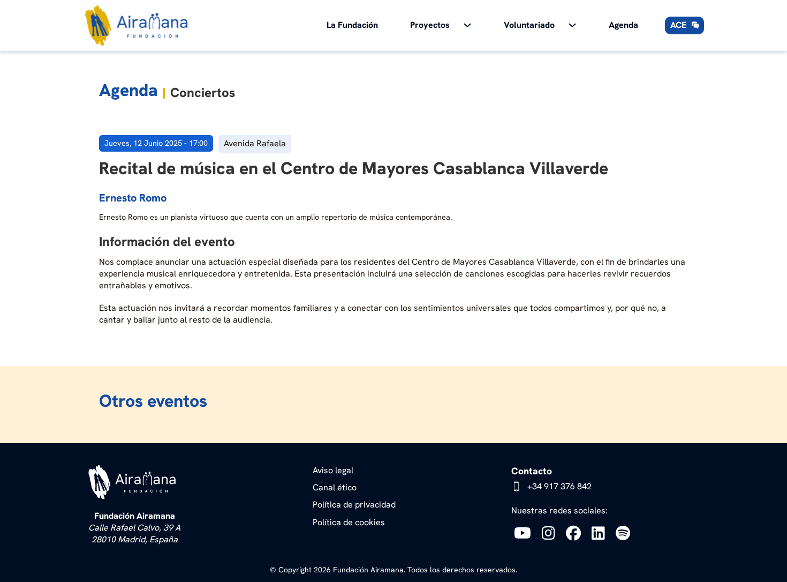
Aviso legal (333, 470)
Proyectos (430, 25)
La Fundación (352, 25)
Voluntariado (529, 25)
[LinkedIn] (601, 533)
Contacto (531, 471)
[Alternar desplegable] (467, 25)
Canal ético (335, 487)
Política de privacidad (354, 504)
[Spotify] (625, 533)
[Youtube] (525, 533)
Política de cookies (349, 522)
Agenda (623, 25)
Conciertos (202, 92)
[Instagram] (551, 533)
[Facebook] (576, 533)
